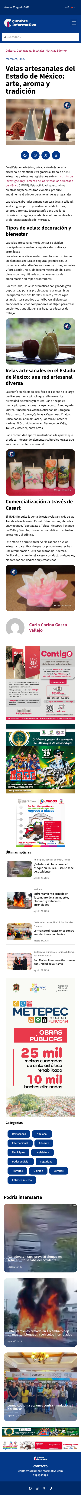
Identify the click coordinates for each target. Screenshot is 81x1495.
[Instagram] (37, 1488)
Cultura (10, 51)
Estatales (38, 51)
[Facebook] (30, 1488)
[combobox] (40, 37)
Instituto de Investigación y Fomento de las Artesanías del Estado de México (39, 181)
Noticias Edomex (56, 51)
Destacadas (24, 51)
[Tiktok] (51, 1488)
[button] (73, 23)
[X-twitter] (44, 1488)
